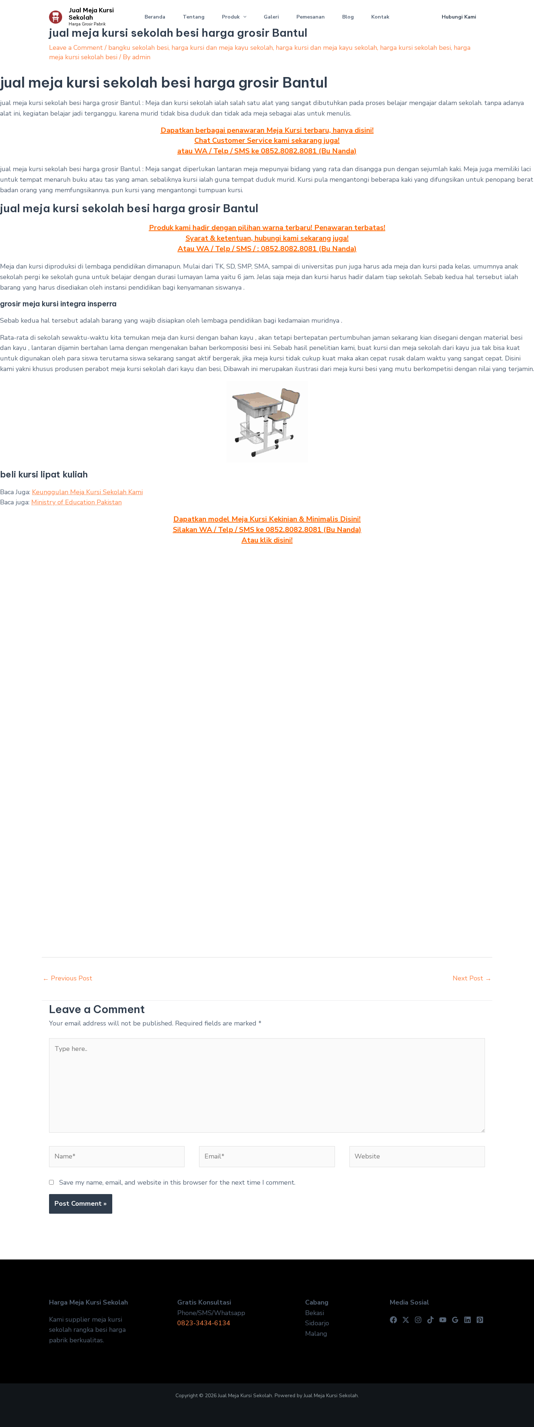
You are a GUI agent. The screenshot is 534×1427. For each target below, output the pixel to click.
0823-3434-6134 (203, 1323)
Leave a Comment (76, 47)
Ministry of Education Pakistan (76, 502)
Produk (231, 16)
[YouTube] (442, 1319)
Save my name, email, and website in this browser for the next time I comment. (177, 1182)
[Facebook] (393, 1319)
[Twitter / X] (405, 1319)
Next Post (472, 978)
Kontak (380, 16)
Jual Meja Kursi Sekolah (91, 13)
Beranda (155, 16)
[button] (243, 17)
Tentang (194, 16)
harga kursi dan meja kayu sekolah (222, 47)
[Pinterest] (480, 1319)
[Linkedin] (467, 1319)
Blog (348, 16)
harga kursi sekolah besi (415, 47)
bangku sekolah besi (138, 47)
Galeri (271, 16)
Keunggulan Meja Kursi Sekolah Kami (87, 492)
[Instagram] (418, 1319)
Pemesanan (310, 16)
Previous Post (67, 978)
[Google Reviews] (455, 1319)
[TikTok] (430, 1319)
